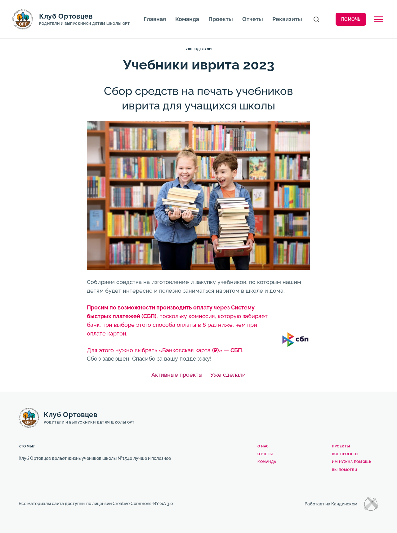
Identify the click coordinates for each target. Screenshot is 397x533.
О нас (263, 446)
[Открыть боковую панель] (378, 19)
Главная (155, 19)
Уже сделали (198, 49)
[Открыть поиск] (316, 19)
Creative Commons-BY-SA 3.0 (143, 503)
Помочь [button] (350, 19)
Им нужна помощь (351, 462)
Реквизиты (287, 19)
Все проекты (345, 454)
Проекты (220, 19)
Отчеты (252, 19)
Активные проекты (177, 374)
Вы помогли (344, 470)
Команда (187, 19)
